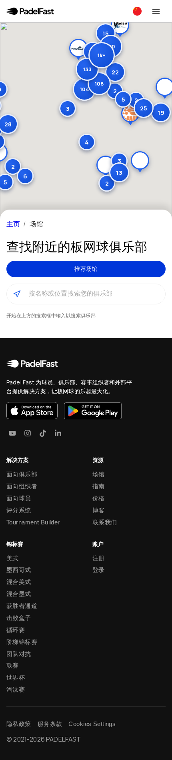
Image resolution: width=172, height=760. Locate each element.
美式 (12, 558)
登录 (98, 569)
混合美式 (18, 581)
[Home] (30, 11)
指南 (98, 486)
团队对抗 (18, 653)
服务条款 (50, 723)
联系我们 (104, 522)
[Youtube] (12, 433)
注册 (98, 558)
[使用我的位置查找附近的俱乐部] (17, 294)
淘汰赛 (15, 689)
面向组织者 (21, 486)
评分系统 (18, 510)
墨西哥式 (18, 569)
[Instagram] (28, 433)
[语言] (137, 11)
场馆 (98, 474)
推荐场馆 (86, 269)
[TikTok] (43, 433)
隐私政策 (18, 723)
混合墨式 (18, 593)
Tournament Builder (33, 522)
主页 (13, 223)
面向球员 (18, 498)
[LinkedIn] (58, 433)
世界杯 (15, 677)
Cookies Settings (92, 723)
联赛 (12, 665)
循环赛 (15, 629)
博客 (98, 510)
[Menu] (156, 11)
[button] (87, 69)
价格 (98, 498)
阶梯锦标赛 (21, 641)
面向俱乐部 (21, 474)
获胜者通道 (21, 605)
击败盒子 (18, 617)
